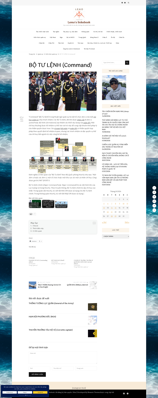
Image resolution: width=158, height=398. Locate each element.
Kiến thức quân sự (40, 37)
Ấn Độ (113, 37)
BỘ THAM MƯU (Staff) (57, 260)
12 (104, 208)
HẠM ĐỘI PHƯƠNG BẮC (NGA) (42, 316)
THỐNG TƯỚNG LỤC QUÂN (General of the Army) (51, 303)
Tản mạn (80, 43)
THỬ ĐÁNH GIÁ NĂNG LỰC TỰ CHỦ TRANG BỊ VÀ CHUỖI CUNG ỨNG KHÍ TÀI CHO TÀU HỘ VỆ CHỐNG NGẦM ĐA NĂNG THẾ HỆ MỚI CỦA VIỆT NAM (115, 125)
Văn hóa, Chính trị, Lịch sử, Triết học (99, 43)
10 (123, 204)
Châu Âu (121, 37)
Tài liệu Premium (89, 49)
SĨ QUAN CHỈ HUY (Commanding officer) (38, 261)
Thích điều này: (38, 228)
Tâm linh (61, 43)
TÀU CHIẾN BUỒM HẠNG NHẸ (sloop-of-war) (115, 112)
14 (112, 208)
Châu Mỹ (41, 43)
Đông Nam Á (94, 37)
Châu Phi (51, 43)
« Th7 (104, 222)
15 (115, 208)
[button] (63, 155)
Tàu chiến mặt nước (42, 32)
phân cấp (81, 120)
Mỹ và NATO (70, 37)
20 (108, 212)
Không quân (85, 32)
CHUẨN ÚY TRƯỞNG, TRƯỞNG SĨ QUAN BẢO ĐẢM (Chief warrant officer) (83, 262)
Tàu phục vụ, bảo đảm (70, 32)
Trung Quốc (82, 37)
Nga (61, 37)
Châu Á (104, 37)
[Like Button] (31, 214)
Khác (117, 43)
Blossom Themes (94, 392)
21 (111, 212)
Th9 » (127, 222)
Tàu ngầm (56, 32)
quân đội (86, 122)
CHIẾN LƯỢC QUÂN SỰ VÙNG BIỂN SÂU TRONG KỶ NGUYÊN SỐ (115, 145)
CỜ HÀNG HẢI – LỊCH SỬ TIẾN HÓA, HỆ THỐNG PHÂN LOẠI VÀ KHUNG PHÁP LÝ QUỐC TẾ (115, 166)
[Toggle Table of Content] (93, 223)
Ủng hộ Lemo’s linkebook (71, 49)
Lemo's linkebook (79, 22)
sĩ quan (57, 128)
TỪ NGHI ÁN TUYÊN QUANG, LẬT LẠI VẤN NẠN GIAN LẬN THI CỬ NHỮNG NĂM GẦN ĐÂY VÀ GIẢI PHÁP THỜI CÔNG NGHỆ (115, 179)
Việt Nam (53, 37)
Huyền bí (71, 43)
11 (127, 204)
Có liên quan (37, 231)
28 (112, 216)
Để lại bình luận (21, 119)
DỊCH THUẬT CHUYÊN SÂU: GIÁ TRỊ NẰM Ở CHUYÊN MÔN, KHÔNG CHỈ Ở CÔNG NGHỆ (115, 155)
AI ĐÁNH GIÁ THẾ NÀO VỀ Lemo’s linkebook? (114, 137)
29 (115, 216)
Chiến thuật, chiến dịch (114, 32)
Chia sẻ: (35, 226)
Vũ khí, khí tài (98, 32)
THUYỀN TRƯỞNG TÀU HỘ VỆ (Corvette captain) (51, 330)
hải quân (63, 128)
